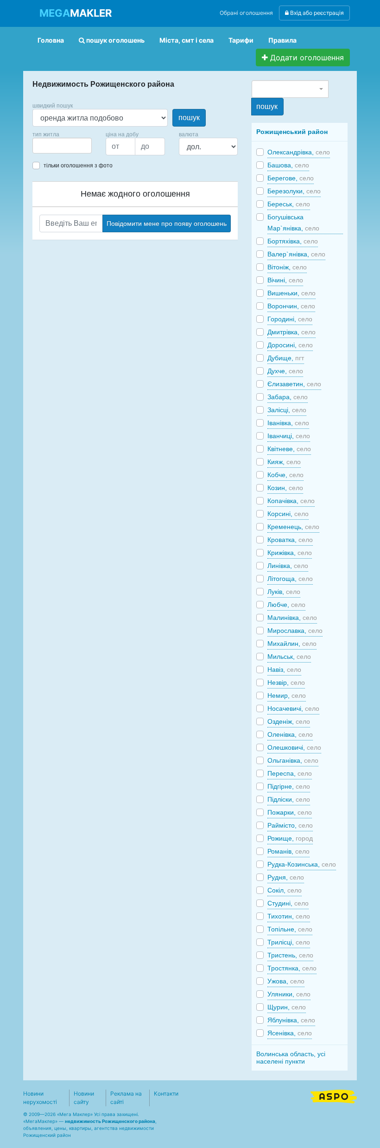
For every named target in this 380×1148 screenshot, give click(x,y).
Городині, (289, 319)
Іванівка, (288, 423)
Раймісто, (290, 825)
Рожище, (290, 838)
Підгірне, (288, 786)
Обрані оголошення (246, 12)
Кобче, (285, 474)
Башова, (288, 165)
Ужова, (285, 981)
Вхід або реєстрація (316, 12)
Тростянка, (292, 968)
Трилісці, (288, 942)
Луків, (283, 591)
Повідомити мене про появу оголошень (167, 223)
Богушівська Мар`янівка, (293, 222)
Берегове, (290, 178)
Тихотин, (288, 916)
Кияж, (284, 462)
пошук (189, 117)
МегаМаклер (40, 1121)
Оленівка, (290, 734)
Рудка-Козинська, (301, 864)
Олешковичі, (294, 747)
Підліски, (288, 799)
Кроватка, (290, 539)
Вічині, (285, 280)
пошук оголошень (115, 40)
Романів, (288, 851)
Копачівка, (291, 500)
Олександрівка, (298, 152)
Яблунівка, (291, 1020)
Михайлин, (292, 643)
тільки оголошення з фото (78, 165)
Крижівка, (289, 552)
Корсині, (288, 513)
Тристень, (290, 955)
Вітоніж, (287, 267)
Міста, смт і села (186, 40)
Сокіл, (284, 890)
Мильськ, (289, 656)
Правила (282, 40)
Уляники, (288, 994)
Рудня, (285, 877)
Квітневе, (289, 449)
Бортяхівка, (292, 241)
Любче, (286, 604)
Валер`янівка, (296, 254)
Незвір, (286, 682)
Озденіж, (288, 721)
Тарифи (240, 40)
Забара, (287, 397)
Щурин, (286, 1007)
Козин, (285, 487)
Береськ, (288, 204)
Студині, (288, 903)
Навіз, (284, 669)
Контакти (166, 1093)
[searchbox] (49, 145)
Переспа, (289, 773)
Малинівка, (292, 617)
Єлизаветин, (294, 384)
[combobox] (62, 145)
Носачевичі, (293, 708)
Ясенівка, (289, 1033)
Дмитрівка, (291, 332)
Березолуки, (294, 191)
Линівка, (287, 565)
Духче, (285, 371)
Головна (51, 40)
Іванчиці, (288, 436)
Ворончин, (291, 306)
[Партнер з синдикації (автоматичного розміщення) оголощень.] (333, 1095)
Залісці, (286, 410)
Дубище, (285, 358)
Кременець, (293, 526)
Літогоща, (290, 578)
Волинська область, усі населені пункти (290, 1057)
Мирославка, (295, 630)
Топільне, (289, 929)
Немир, (286, 695)
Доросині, (290, 345)
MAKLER (75, 13)
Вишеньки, (291, 293)
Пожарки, (289, 812)
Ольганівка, (292, 760)
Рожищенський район (292, 131)
